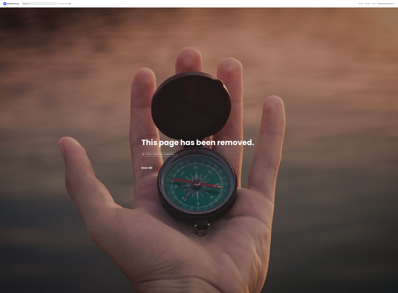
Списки (367, 4)
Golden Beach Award (385, 4)
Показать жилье (64, 3)
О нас (374, 4)
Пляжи (360, 4)
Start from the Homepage (160, 154)
